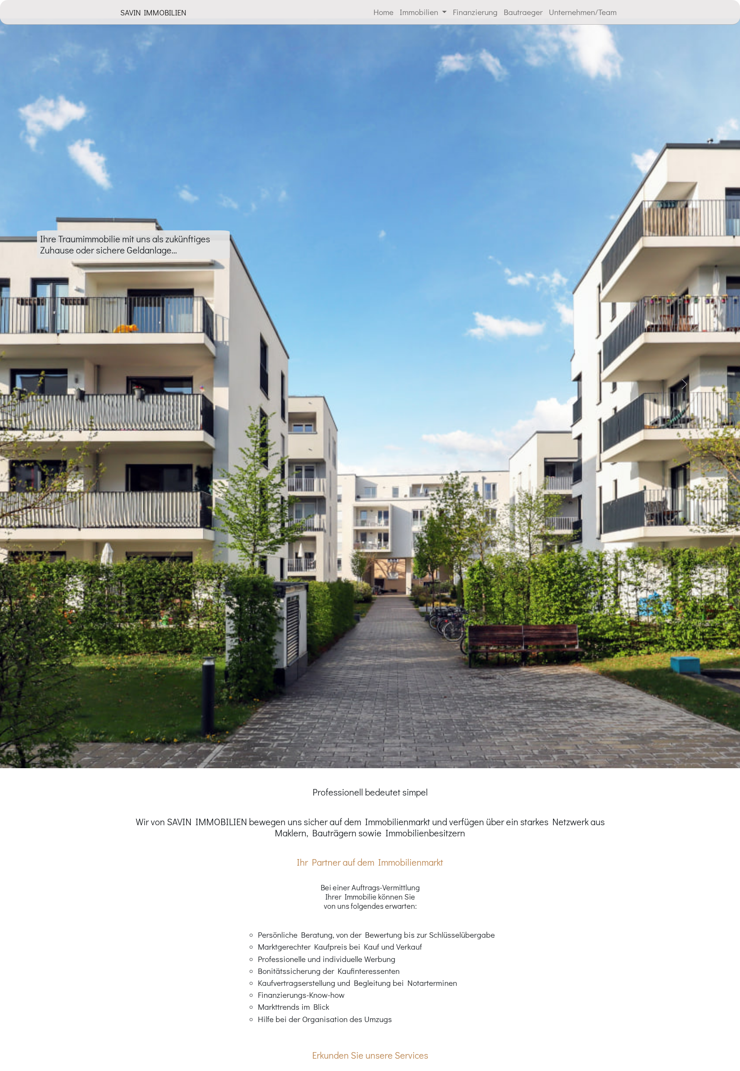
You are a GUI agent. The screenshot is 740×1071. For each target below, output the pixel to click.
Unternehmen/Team (583, 12)
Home (383, 12)
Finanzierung (475, 12)
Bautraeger (523, 12)
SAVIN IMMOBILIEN (153, 12)
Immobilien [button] (420, 12)
